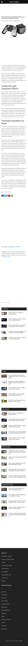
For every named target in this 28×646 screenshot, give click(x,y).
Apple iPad (3, 591)
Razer (21, 70)
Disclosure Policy (7, 256)
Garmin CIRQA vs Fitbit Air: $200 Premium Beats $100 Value (16, 394)
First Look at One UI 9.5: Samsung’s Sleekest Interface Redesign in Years (17, 476)
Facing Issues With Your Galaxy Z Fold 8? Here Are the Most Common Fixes (17, 452)
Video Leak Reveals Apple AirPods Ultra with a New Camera (17, 508)
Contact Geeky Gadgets (6, 565)
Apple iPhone (4, 594)
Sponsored (3, 625)
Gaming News (11, 246)
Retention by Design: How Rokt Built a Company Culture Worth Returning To (17, 515)
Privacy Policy (4, 577)
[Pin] (9, 196)
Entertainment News (6, 610)
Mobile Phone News (5, 619)
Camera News (4, 601)
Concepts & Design (5, 604)
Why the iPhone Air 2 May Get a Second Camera (16, 313)
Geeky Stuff (4, 613)
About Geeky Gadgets (6, 556)
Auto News (3, 597)
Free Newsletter (4, 571)
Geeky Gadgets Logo (6, 574)
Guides (3, 616)
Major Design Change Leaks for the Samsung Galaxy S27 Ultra (17, 464)
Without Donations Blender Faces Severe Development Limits (17, 489)
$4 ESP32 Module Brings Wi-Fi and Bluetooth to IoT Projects (17, 401)
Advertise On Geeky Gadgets (7, 559)
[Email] (12, 196)
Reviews (3, 622)
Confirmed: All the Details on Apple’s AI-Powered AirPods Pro (17, 338)
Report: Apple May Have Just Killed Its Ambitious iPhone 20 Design (17, 326)
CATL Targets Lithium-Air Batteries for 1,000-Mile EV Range (17, 495)
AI (1, 588)
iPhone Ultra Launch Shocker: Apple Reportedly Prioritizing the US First (17, 432)
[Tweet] (6, 196)
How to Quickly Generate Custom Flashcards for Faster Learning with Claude (17, 376)
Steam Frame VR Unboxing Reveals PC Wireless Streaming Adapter (17, 332)
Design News (4, 607)
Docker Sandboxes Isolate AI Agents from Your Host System (17, 319)
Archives (3, 562)
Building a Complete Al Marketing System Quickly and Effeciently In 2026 (17, 383)
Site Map (3, 581)
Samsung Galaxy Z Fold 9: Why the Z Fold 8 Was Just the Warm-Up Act (17, 470)
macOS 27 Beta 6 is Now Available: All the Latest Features (17, 388)
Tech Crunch (7, 192)
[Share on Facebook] (2, 196)
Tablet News (4, 628)
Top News (17, 246)
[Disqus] (14, 282)
